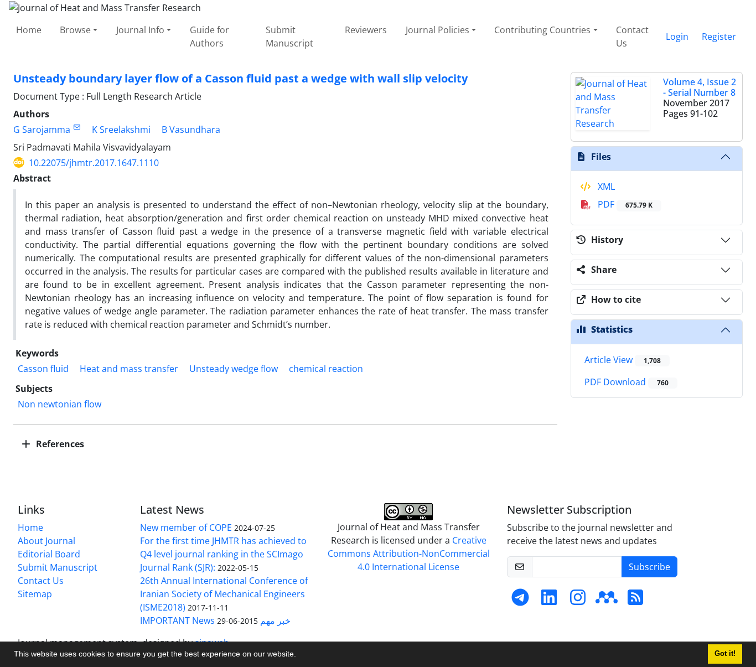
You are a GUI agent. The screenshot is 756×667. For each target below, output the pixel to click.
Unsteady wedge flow (233, 369)
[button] (300, 655)
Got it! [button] (725, 654)
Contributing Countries (542, 30)
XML (605, 186)
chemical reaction (326, 369)
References (59, 444)
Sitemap (35, 594)
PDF (624, 204)
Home (29, 30)
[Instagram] (578, 600)
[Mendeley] (606, 600)
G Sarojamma (41, 129)
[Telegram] (520, 600)
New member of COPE (186, 527)
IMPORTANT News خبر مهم (215, 620)
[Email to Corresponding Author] (77, 127)
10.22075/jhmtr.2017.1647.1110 (94, 163)
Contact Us (632, 36)
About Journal (46, 541)
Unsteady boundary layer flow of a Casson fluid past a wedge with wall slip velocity (240, 78)
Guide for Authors (209, 36)
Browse (75, 30)
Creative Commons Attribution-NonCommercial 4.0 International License (409, 553)
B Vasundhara (191, 129)
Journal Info (140, 30)
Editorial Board (49, 554)
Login (677, 36)
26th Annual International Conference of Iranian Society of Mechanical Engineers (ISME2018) (224, 594)
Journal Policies (437, 30)
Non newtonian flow (59, 404)
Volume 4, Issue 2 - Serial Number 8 (699, 87)
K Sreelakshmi (121, 129)
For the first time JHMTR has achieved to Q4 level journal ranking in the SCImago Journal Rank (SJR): (223, 554)
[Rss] (635, 600)
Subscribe (649, 567)
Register (719, 36)
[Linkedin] (549, 600)
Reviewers (366, 30)
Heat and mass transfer (129, 369)
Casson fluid (43, 369)
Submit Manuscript (289, 36)
